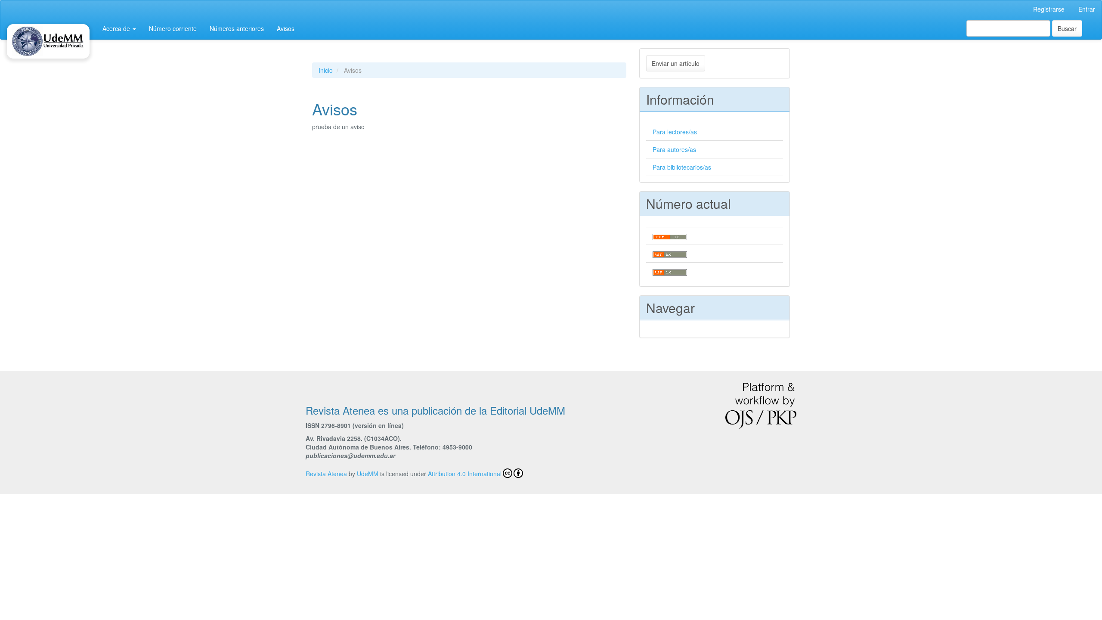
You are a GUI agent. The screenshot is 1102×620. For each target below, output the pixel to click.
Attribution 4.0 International (464, 473)
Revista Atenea (326, 473)
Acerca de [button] (117, 28)
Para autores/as (674, 149)
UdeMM (367, 473)
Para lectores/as (675, 131)
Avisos (285, 28)
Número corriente (173, 28)
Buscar (1067, 28)
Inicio (326, 70)
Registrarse (1049, 9)
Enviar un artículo (676, 63)
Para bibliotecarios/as (682, 167)
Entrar (1086, 9)
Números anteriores (237, 28)
